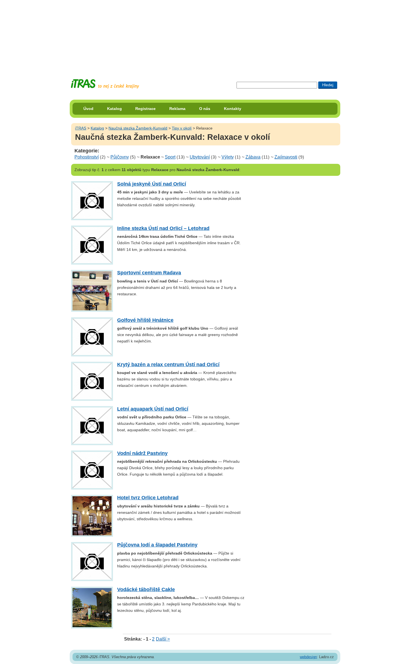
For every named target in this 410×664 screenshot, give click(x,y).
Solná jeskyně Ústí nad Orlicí (151, 184)
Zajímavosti (285, 157)
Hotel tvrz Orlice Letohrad (148, 497)
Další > (163, 639)
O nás (204, 108)
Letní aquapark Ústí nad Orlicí (152, 409)
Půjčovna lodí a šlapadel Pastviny (157, 545)
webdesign (308, 657)
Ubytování (200, 157)
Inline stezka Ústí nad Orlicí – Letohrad (163, 228)
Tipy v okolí (182, 128)
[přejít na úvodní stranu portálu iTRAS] (105, 83)
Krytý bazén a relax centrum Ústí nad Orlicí (168, 364)
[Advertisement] (205, 35)
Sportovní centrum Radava (149, 272)
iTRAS (80, 128)
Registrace (145, 108)
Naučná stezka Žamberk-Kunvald (137, 128)
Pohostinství (86, 157)
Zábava (253, 157)
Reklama (177, 108)
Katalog (114, 108)
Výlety (227, 157)
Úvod (88, 108)
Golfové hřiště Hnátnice (145, 320)
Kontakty (232, 108)
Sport (170, 157)
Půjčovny (119, 157)
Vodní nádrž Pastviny (142, 453)
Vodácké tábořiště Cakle (146, 589)
